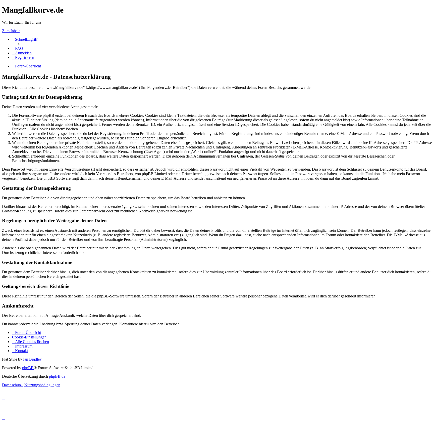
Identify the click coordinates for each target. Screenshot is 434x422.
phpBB (28, 368)
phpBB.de (57, 376)
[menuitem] (17, 48)
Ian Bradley (32, 359)
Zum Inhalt (11, 31)
